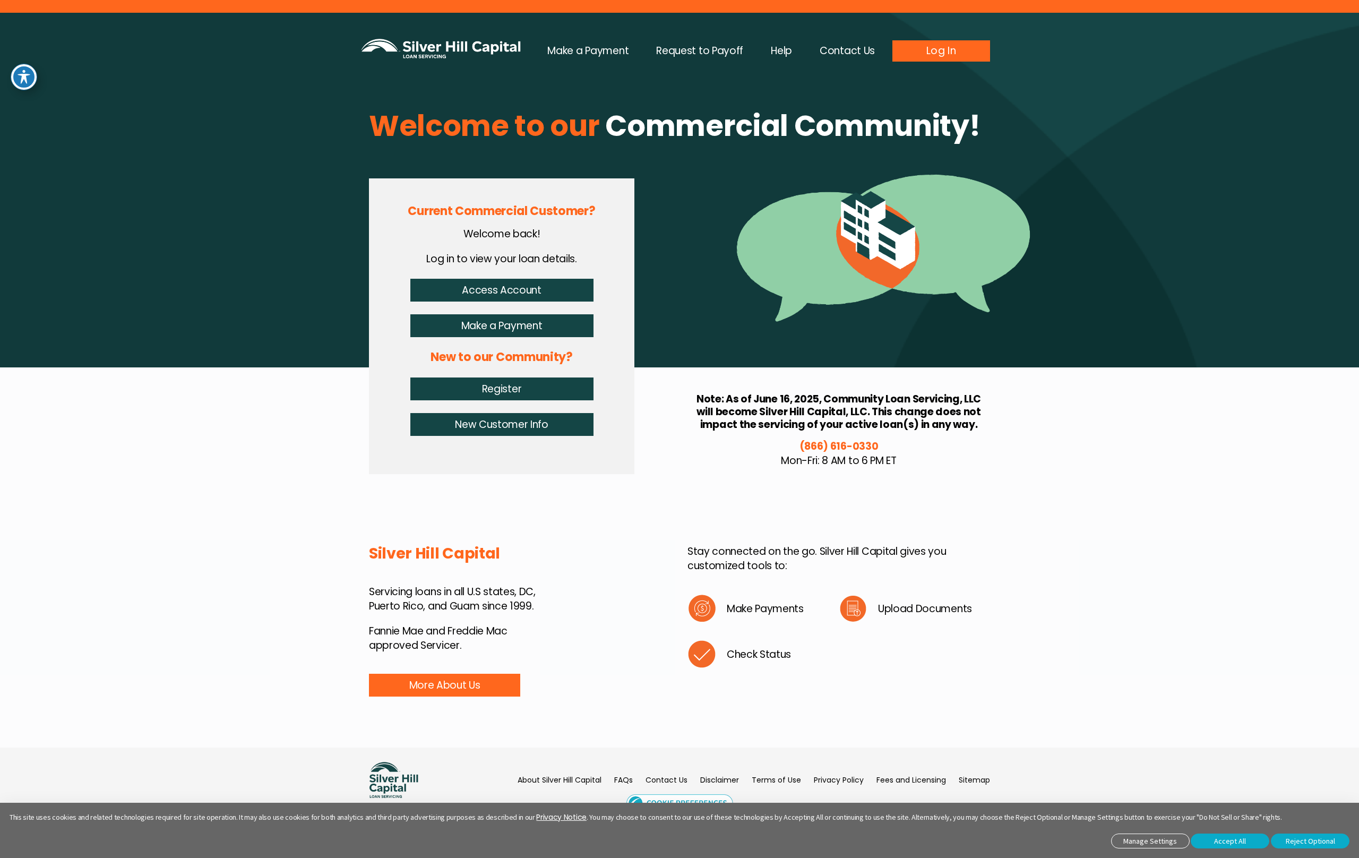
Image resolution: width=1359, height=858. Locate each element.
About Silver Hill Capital (559, 780)
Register (501, 389)
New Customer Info (501, 424)
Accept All (1230, 841)
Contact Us (666, 780)
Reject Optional (1310, 841)
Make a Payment (502, 326)
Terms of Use (776, 780)
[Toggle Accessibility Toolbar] (24, 77)
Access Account (501, 290)
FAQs (623, 780)
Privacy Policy (839, 780)
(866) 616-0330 (839, 446)
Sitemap (974, 780)
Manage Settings (1150, 841)
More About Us (444, 685)
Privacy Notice (561, 817)
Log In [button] (941, 51)
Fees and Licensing (911, 780)
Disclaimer (719, 780)
